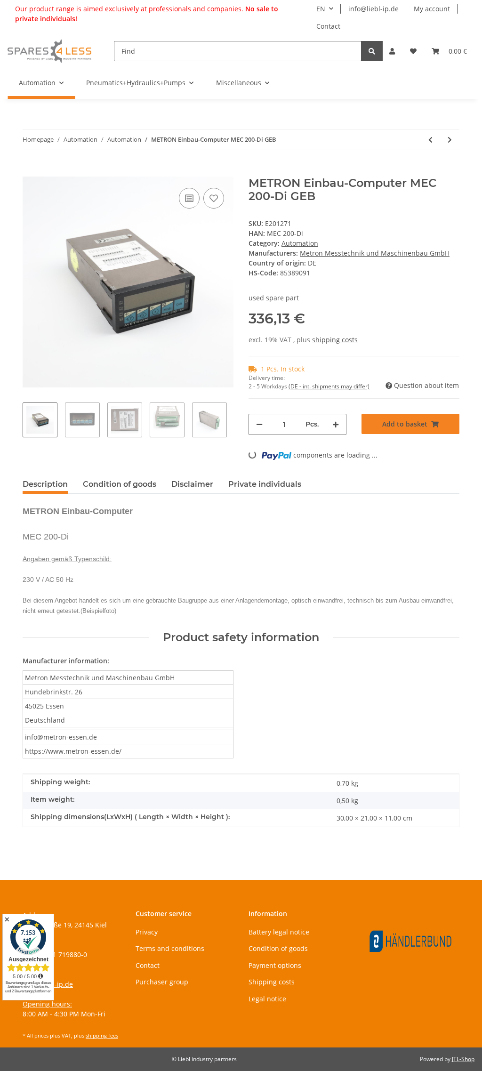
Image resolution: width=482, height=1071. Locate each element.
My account (432, 8)
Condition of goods (278, 948)
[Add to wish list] (213, 198)
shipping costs (335, 339)
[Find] (372, 51)
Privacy (147, 931)
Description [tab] (45, 484)
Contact (328, 26)
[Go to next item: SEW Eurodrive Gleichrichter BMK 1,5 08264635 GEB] (449, 139)
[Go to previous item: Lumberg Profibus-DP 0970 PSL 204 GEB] (430, 139)
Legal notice (267, 998)
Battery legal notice (279, 931)
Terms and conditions (170, 948)
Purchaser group (162, 981)
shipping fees (102, 1035)
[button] (392, 51)
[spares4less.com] (49, 51)
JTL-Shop (463, 1059)
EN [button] (320, 8)
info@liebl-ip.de (373, 8)
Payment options (275, 965)
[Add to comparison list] (189, 198)
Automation (299, 243)
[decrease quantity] (259, 424)
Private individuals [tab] (264, 484)
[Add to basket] (30, 171)
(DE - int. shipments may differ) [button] (329, 386)
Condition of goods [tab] (119, 484)
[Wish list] (413, 51)
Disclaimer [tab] (192, 484)
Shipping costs (272, 981)
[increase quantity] (335, 424)
